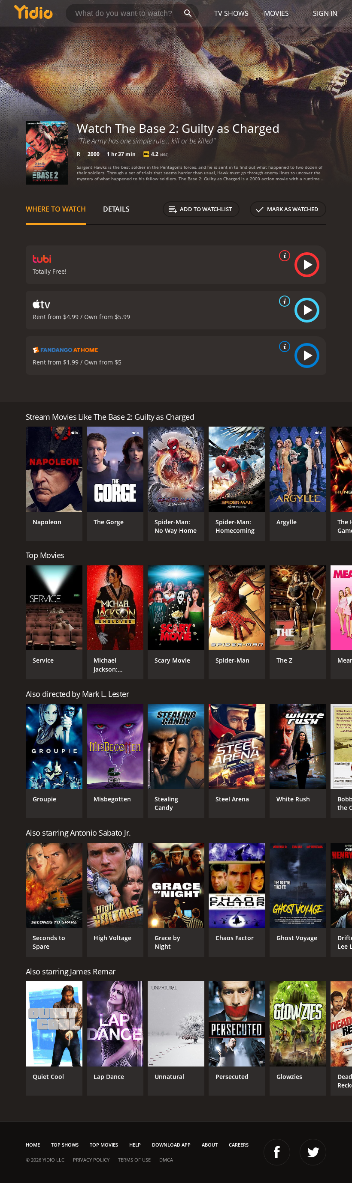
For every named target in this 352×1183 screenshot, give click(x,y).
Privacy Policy (91, 1159)
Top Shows (65, 1144)
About (210, 1144)
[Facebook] (277, 1152)
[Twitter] (313, 1152)
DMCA (166, 1159)
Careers (239, 1144)
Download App (171, 1144)
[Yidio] (33, 13)
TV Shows (231, 13)
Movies (276, 13)
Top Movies (104, 1144)
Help (135, 1144)
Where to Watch (56, 209)
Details (116, 209)
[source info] (283, 255)
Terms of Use (134, 1159)
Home (33, 1144)
